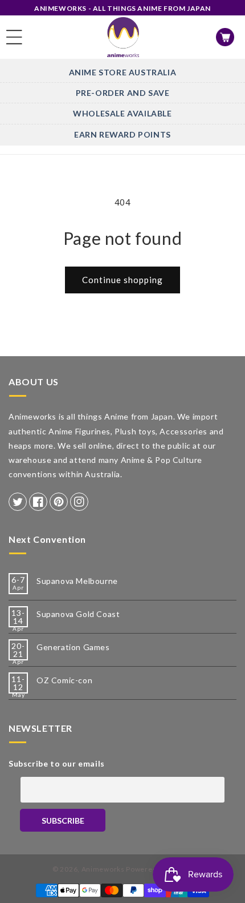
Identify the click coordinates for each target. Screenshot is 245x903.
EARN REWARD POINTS (122, 134)
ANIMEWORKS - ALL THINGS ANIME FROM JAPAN (122, 8)
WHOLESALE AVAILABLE (122, 113)
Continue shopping (122, 280)
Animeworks (103, 869)
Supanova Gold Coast (78, 614)
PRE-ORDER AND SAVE (123, 93)
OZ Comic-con (64, 680)
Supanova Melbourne (77, 581)
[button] (14, 37)
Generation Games (73, 647)
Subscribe (63, 820)
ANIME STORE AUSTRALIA (123, 72)
